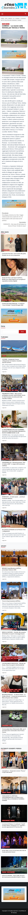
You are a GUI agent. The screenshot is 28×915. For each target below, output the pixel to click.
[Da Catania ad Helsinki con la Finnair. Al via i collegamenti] (14, 519)
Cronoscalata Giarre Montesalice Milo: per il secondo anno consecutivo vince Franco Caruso (14, 730)
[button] (2, 14)
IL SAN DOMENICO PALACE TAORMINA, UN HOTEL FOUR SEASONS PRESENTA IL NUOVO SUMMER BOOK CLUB (14, 431)
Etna (13, 390)
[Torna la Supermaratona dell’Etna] (14, 590)
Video (4, 659)
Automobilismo (15, 656)
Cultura (3, 767)
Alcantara (4, 390)
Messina (4, 250)
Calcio (4, 658)
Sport (4, 564)
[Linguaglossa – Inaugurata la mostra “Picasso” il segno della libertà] (14, 760)
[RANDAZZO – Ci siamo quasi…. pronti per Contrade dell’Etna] (14, 486)
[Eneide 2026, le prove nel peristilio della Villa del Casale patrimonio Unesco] (14, 840)
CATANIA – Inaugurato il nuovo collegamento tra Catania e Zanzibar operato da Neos (12, 361)
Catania (4, 526)
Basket (20, 656)
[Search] (25, 14)
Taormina (4, 426)
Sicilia (8, 250)
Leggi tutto (4, 371)
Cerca (3, 326)
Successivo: (15, 224)
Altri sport (9, 656)
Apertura (9, 390)
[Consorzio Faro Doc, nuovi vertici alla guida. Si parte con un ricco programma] (14, 243)
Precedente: (12, 217)
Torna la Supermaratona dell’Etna (11, 601)
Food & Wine (5, 493)
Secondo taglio (10, 628)
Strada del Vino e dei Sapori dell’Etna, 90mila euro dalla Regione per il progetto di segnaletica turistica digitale (13, 279)
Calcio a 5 (8, 658)
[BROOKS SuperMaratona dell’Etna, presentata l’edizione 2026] (14, 557)
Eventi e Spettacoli (5, 820)
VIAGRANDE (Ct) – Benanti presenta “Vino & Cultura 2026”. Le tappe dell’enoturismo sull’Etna (13, 464)
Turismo (4, 355)
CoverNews (22, 911)
